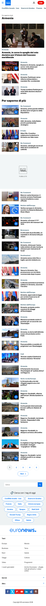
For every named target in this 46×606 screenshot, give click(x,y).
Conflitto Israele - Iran (10, 8)
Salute (28, 520)
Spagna (22, 509)
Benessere (25, 230)
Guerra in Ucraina (27, 8)
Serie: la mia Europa (28, 378)
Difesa (17, 520)
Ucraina (10, 509)
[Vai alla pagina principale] (8, 2)
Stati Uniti (35, 509)
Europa (4, 543)
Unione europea (34, 504)
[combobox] (23, 484)
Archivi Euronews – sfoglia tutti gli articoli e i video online (33, 569)
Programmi (28, 562)
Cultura (27, 558)
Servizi (4, 578)
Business (5, 548)
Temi (3, 538)
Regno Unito (31, 515)
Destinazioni (25, 255)
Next (22, 474)
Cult (22, 354)
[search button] (40, 484)
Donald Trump (15, 515)
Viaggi (4, 558)
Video (4, 562)
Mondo (26, 543)
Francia (39, 8)
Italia (20, 504)
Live (40, 3)
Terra (26, 548)
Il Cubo (23, 131)
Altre (3, 584)
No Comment (26, 106)
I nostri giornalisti (8, 567)
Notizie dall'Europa (28, 205)
